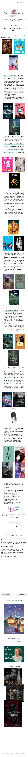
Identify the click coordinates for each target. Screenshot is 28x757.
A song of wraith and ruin (10, 380)
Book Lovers (7, 84)
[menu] (2, 2)
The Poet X (7, 489)
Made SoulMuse (14, 754)
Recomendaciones (14, 522)
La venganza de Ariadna (10, 440)
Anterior (22, 594)
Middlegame (7, 266)
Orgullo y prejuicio (8, 319)
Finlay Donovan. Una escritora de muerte (14, 144)
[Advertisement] (14, 739)
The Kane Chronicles (9, 253)
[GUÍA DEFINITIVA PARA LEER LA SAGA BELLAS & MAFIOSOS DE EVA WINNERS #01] (13, 726)
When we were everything (10, 483)
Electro (6, 136)
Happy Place (7, 192)
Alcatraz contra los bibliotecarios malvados (14, 76)
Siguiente (6, 594)
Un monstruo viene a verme (11, 434)
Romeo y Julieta (9, 371)
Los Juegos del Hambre (10, 208)
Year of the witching (9, 495)
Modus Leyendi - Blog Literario (16, 753)
